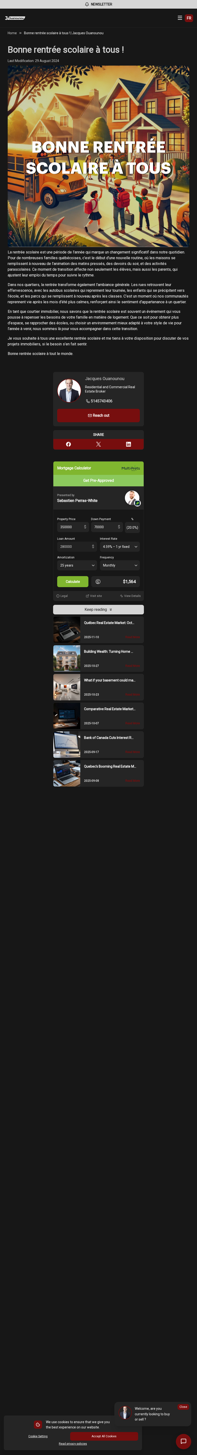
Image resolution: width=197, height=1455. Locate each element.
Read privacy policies (73, 1443)
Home (12, 33)
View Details (132, 596)
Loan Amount (66, 538)
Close (183, 1407)
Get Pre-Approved (98, 480)
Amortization (65, 557)
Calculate (73, 582)
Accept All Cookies (104, 1436)
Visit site (96, 596)
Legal (64, 596)
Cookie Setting (38, 1436)
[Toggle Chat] (183, 1441)
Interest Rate (108, 538)
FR (189, 18)
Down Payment (101, 519)
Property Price (66, 519)
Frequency (107, 557)
